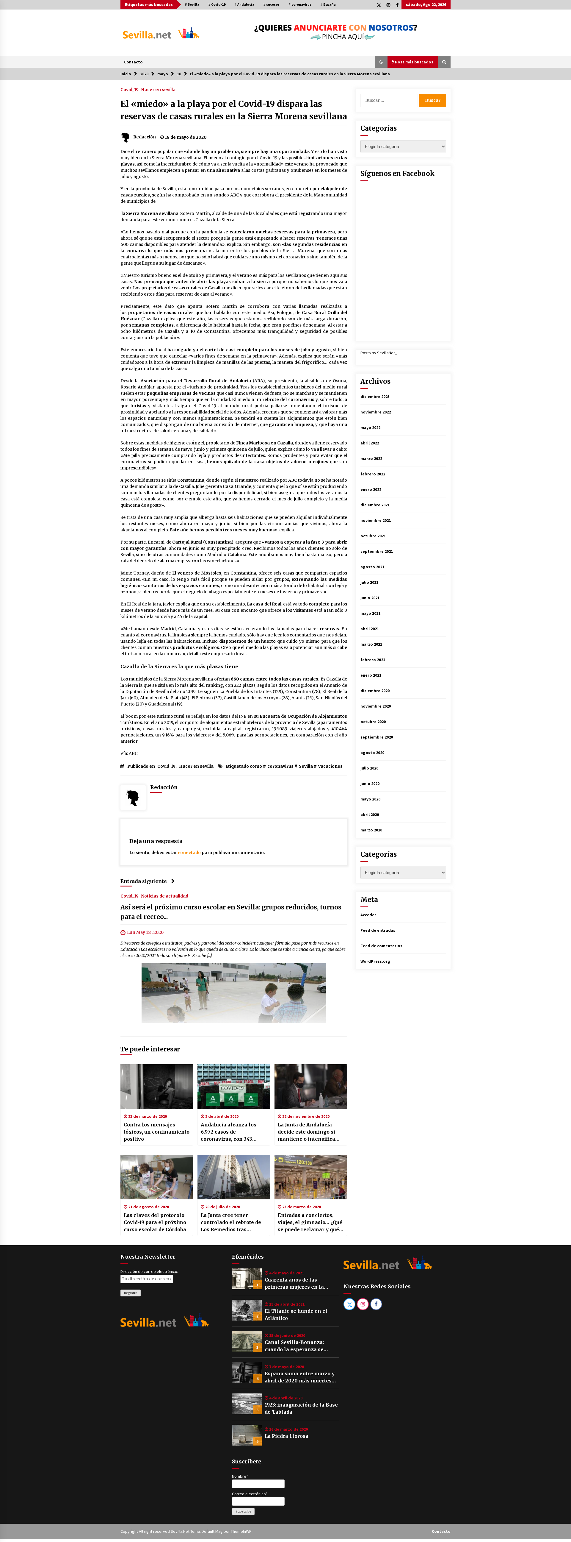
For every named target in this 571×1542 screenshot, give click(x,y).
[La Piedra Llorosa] (247, 1435)
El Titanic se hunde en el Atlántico (296, 1314)
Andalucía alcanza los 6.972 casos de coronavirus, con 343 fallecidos (228, 1132)
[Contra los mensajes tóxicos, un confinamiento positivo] (156, 1086)
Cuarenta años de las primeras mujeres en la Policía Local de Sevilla (294, 1283)
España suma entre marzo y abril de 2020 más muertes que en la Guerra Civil (300, 1377)
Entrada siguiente (143, 881)
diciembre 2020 (375, 690)
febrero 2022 (372, 474)
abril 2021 (369, 628)
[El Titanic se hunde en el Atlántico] (247, 1310)
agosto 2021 (372, 566)
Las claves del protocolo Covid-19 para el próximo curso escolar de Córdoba (155, 1222)
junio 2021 (369, 597)
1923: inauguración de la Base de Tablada (301, 1408)
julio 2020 (369, 768)
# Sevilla (192, 4)
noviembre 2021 (375, 520)
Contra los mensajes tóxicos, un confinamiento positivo (156, 1132)
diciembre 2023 (375, 396)
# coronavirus (299, 4)
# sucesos (271, 4)
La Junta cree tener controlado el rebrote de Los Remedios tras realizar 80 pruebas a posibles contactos (231, 1222)
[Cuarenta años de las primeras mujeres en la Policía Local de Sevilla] (247, 1278)
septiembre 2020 (376, 737)
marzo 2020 (371, 830)
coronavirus (280, 766)
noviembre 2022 (375, 412)
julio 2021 (369, 582)
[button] (381, 62)
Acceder (368, 914)
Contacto (133, 62)
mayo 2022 (370, 427)
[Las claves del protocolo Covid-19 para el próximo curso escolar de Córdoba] (156, 1177)
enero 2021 (370, 675)
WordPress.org (375, 961)
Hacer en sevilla (158, 89)
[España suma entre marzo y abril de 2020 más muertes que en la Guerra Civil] (247, 1372)
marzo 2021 (371, 644)
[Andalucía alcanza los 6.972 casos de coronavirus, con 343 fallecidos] (233, 1086)
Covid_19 (129, 89)
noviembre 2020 (375, 706)
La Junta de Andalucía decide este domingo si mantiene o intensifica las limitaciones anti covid (306, 1132)
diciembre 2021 (375, 505)
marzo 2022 (371, 458)
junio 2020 (369, 783)
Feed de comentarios (381, 945)
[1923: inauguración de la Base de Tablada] (247, 1403)
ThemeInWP (241, 1531)
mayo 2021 (370, 613)
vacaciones (330, 766)
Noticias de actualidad (164, 896)
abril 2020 (369, 814)
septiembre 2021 (376, 551)
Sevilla (306, 766)
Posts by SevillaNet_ (378, 352)
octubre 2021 (373, 536)
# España (328, 4)
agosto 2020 (372, 752)
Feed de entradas (377, 930)
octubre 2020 (373, 721)
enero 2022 (370, 489)
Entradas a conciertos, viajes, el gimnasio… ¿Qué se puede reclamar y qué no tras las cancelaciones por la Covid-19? (310, 1222)
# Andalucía (244, 4)
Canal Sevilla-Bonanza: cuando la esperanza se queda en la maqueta (294, 1346)
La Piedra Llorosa (286, 1436)
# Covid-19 (216, 4)
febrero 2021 (372, 659)
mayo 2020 (370, 799)
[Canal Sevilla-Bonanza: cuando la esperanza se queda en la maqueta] (247, 1341)
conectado (189, 852)
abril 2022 (369, 443)
